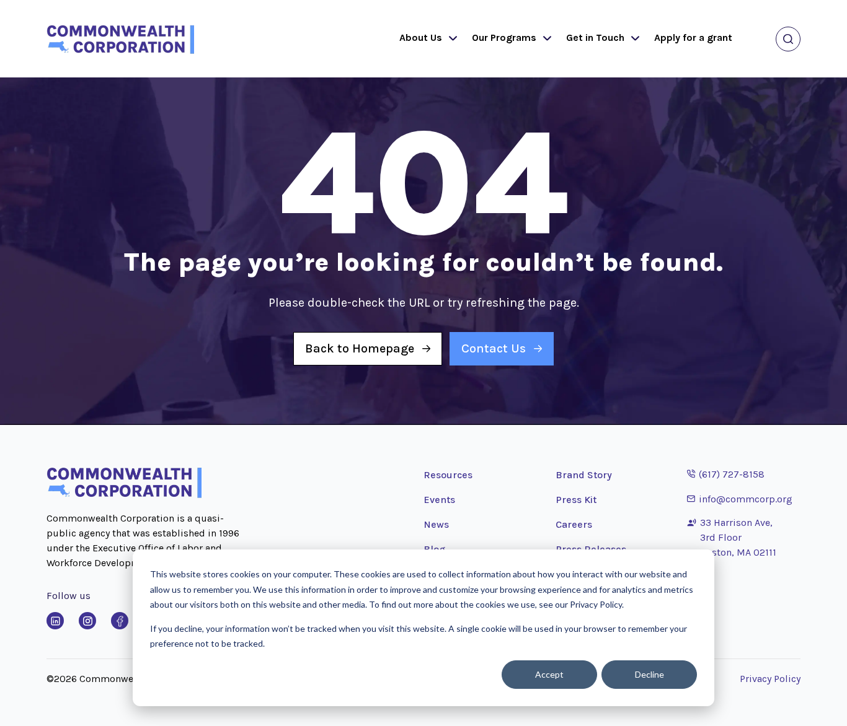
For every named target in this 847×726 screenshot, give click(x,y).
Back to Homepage (359, 348)
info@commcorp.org (739, 498)
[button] (450, 39)
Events (439, 499)
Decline (649, 674)
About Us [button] (420, 37)
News (436, 524)
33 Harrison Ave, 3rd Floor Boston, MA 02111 (738, 537)
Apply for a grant (693, 37)
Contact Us (493, 348)
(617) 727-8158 (726, 474)
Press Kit (576, 499)
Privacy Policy (770, 678)
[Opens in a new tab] (55, 620)
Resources (447, 475)
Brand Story (584, 475)
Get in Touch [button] (595, 37)
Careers (574, 524)
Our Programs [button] (504, 37)
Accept (549, 674)
